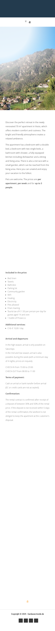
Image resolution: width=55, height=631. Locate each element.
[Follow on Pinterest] (31, 621)
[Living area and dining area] (28, 547)
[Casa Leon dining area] (28, 538)
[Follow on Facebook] (21, 621)
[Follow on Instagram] (26, 621)
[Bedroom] (28, 551)
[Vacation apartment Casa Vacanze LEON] (28, 564)
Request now (27, 99)
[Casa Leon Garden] (28, 573)
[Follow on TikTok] (36, 621)
